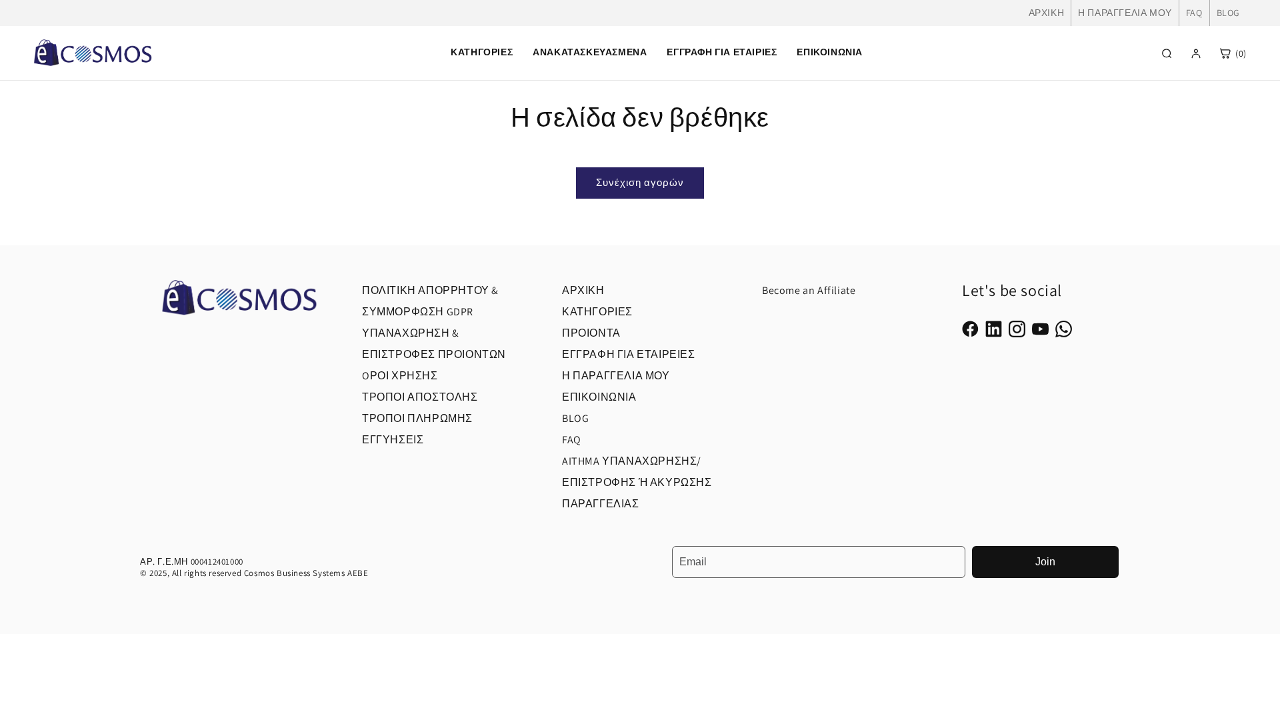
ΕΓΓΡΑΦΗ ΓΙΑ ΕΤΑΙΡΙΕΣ (722, 52)
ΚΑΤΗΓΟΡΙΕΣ (597, 312)
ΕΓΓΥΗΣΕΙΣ (392, 440)
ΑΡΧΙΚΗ (1047, 13)
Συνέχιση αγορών (640, 182)
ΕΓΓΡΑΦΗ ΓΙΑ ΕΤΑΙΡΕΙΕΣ (628, 354)
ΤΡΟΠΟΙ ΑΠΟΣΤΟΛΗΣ (420, 397)
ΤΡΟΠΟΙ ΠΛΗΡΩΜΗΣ (417, 418)
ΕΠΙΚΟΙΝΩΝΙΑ (830, 52)
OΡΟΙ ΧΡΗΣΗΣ (400, 376)
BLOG (1228, 13)
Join (1045, 561)
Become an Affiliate (808, 290)
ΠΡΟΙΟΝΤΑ (591, 333)
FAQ (1194, 13)
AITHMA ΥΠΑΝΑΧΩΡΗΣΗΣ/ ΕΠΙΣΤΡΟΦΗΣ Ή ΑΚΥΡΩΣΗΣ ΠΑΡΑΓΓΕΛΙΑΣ (637, 482)
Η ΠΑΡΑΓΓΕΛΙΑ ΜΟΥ (1125, 13)
